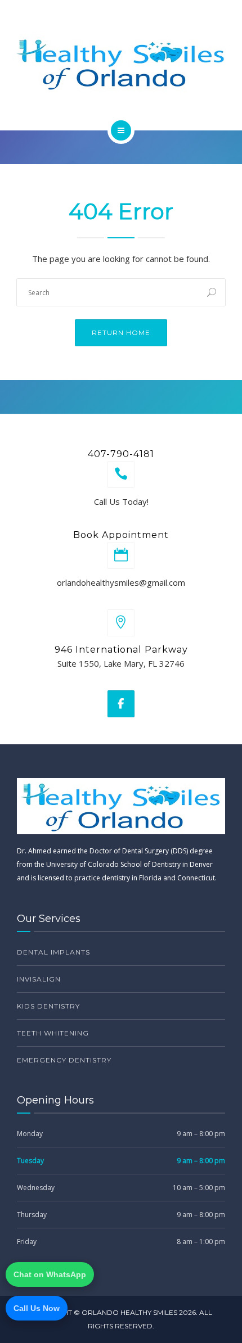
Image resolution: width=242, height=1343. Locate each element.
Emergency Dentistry (64, 1060)
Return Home (121, 332)
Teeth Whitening (53, 1033)
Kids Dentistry (48, 1006)
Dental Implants (53, 952)
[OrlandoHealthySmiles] (121, 63)
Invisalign (39, 979)
